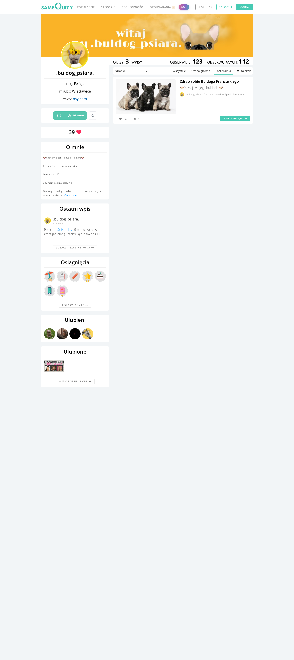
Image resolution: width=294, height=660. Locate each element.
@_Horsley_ (65, 229)
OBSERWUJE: (186, 62)
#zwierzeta (238, 94)
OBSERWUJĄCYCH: (228, 62)
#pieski (229, 94)
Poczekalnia (223, 71)
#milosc (220, 94)
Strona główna (200, 71)
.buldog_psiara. (66, 219)
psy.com (80, 98)
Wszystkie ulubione (74, 381)
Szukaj (206, 7)
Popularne (86, 7)
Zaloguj (225, 7)
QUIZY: (121, 62)
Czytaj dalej (70, 195)
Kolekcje (245, 71)
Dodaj (244, 6)
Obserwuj (71, 115)
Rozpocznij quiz (234, 118)
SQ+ (184, 6)
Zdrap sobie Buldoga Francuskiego (209, 81)
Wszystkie (179, 71)
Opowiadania (162, 7)
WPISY (136, 62)
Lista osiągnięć (73, 305)
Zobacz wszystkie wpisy (73, 247)
